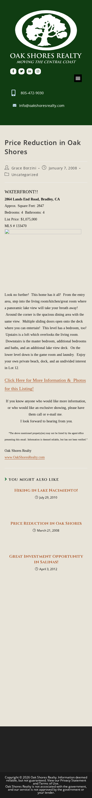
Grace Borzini (24, 168)
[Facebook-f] (13, 71)
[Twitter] (21, 71)
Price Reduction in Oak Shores (46, 523)
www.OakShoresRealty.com (25, 457)
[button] (78, 78)
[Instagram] (38, 71)
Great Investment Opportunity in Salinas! (46, 559)
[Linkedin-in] (30, 71)
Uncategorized (25, 174)
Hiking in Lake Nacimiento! (46, 490)
